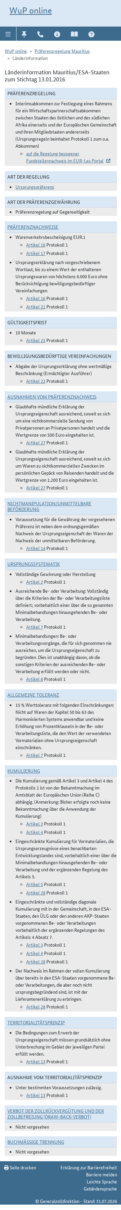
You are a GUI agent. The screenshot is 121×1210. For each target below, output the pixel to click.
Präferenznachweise (32, 226)
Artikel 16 (35, 244)
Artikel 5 (34, 884)
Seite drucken (22, 1167)
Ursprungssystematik (33, 563)
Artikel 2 (34, 581)
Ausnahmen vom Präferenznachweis (51, 396)
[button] (8, 34)
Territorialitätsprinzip (36, 1022)
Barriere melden (101, 1174)
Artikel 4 (34, 832)
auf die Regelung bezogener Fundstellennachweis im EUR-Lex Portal (65, 157)
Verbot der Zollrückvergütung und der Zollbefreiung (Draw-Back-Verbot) (55, 1113)
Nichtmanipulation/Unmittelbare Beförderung (49, 506)
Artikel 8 (34, 678)
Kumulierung (23, 770)
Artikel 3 (34, 823)
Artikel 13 (35, 1061)
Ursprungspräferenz (34, 186)
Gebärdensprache (100, 1188)
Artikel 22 (35, 380)
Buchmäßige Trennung (35, 1141)
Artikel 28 (35, 892)
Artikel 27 (35, 442)
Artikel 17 (35, 253)
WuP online (30, 10)
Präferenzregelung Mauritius (62, 50)
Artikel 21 (35, 306)
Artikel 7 (34, 626)
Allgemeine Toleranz (33, 694)
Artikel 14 (35, 548)
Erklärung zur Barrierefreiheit (89, 1167)
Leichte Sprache (102, 1181)
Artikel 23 (35, 340)
